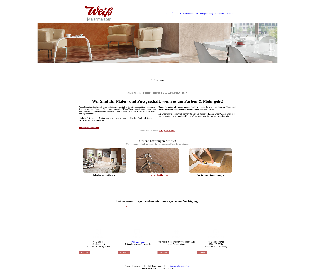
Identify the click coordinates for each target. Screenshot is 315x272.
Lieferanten (219, 13)
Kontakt (230, 13)
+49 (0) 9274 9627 (167, 131)
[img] (99, 13)
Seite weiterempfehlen (180, 266)
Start (167, 13)
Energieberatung (206, 13)
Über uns (175, 13)
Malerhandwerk (189, 13)
